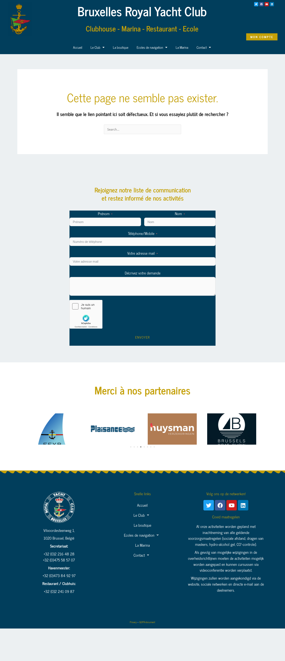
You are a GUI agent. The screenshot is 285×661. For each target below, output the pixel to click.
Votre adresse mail (141, 253)
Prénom (104, 214)
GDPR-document (147, 622)
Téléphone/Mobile (141, 233)
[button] (130, 446)
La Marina (182, 47)
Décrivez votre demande (142, 273)
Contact (202, 47)
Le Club (95, 47)
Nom (178, 214)
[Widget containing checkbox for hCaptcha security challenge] (85, 314)
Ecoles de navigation (150, 47)
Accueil (77, 47)
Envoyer (142, 337)
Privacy (133, 622)
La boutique (120, 47)
